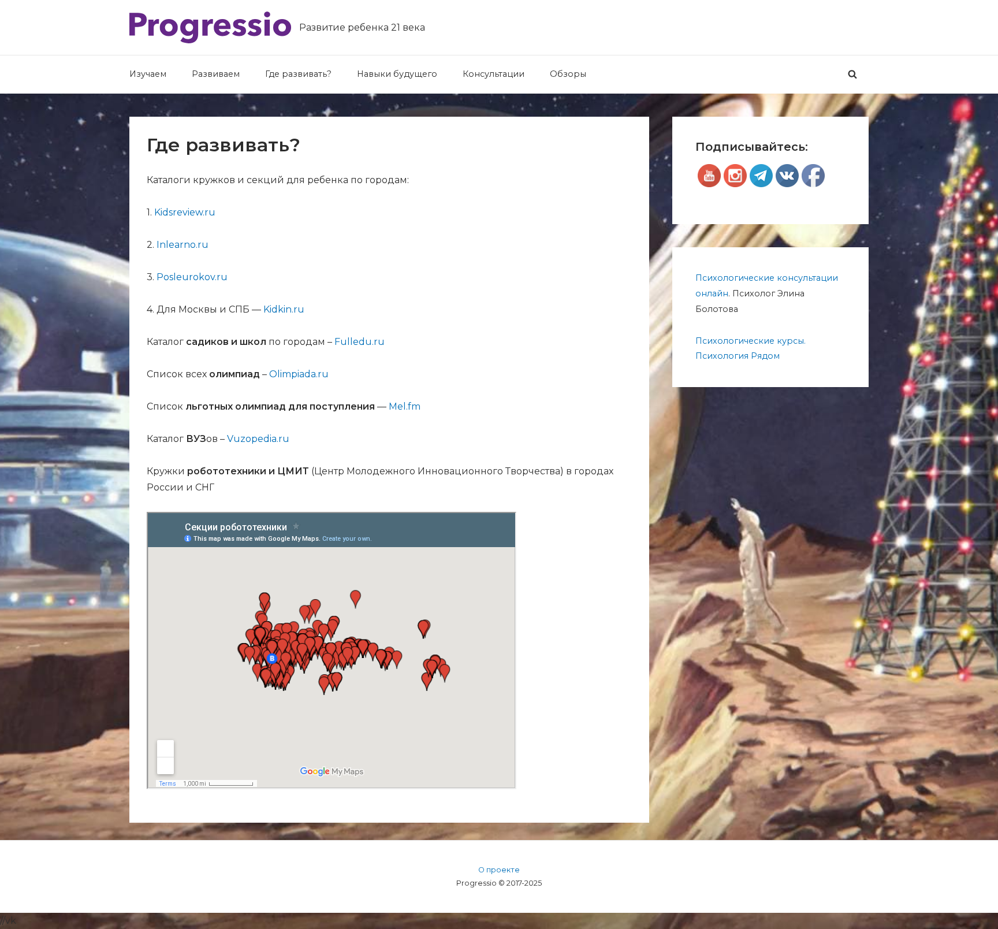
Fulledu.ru (359, 341)
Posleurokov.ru (192, 277)
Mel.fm (404, 406)
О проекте (499, 869)
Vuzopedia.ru (258, 438)
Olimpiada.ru (299, 374)
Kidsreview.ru (184, 212)
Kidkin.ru (283, 309)
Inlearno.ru (182, 244)
